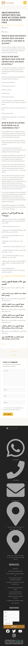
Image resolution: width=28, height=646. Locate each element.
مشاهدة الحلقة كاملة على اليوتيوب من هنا (14, 277)
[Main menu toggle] (25, 2)
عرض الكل (4, 344)
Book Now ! (14, 626)
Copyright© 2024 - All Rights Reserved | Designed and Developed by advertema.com (14, 642)
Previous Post (14, 351)
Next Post (14, 355)
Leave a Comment (6, 25)
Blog (12, 25)
